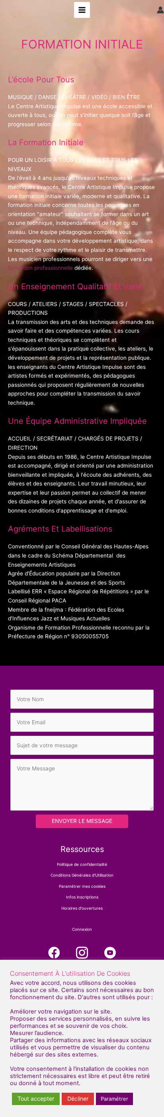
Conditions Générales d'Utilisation (82, 875)
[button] (54, 953)
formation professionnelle (40, 268)
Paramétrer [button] (114, 1099)
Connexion (82, 929)
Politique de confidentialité (82, 864)
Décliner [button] (77, 1098)
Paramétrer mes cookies (82, 886)
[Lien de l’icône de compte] (160, 10)
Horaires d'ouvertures (82, 908)
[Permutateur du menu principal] (82, 10)
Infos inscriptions (82, 897)
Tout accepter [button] (36, 1098)
